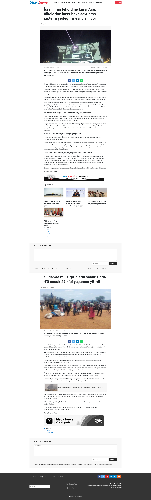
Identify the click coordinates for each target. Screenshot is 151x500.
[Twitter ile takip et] (103, 476)
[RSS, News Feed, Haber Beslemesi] (119, 476)
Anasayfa (34, 476)
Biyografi (84, 2)
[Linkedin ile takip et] (111, 476)
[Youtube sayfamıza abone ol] (107, 476)
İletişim (45, 476)
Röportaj (91, 2)
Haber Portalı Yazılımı (76, 496)
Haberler (56, 2)
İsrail (48, 233)
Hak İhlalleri (99, 2)
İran (48, 229)
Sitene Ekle (60, 476)
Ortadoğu (53, 24)
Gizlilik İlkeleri (52, 476)
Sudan (52, 287)
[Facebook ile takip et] (99, 476)
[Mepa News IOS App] (71, 488)
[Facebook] (69, 80)
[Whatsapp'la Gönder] (81, 80)
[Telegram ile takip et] (115, 476)
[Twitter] (73, 80)
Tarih (78, 2)
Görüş (63, 2)
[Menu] (120, 2)
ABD (48, 231)
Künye (40, 476)
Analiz (68, 2)
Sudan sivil (50, 432)
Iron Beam (50, 237)
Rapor (73, 2)
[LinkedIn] (77, 80)
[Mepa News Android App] (71, 484)
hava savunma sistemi (53, 235)
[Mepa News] (38, 2)
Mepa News (44, 24)
